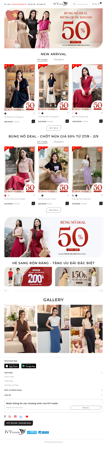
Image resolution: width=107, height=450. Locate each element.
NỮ (5, 4)
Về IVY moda (9, 377)
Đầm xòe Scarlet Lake (80, 117)
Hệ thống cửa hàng (11, 385)
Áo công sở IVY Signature (14, 117)
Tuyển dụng (8, 381)
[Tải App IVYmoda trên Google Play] (28, 366)
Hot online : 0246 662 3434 (18, 423)
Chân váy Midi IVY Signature (48, 117)
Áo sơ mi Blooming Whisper (14, 199)
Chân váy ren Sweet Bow (81, 199)
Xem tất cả (53, 128)
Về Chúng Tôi (41, 4)
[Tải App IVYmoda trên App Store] (11, 366)
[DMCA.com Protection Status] (32, 432)
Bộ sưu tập (31, 4)
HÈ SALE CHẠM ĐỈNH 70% (19, 4)
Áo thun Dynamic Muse (47, 199)
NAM (8, 4)
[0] (98, 4)
